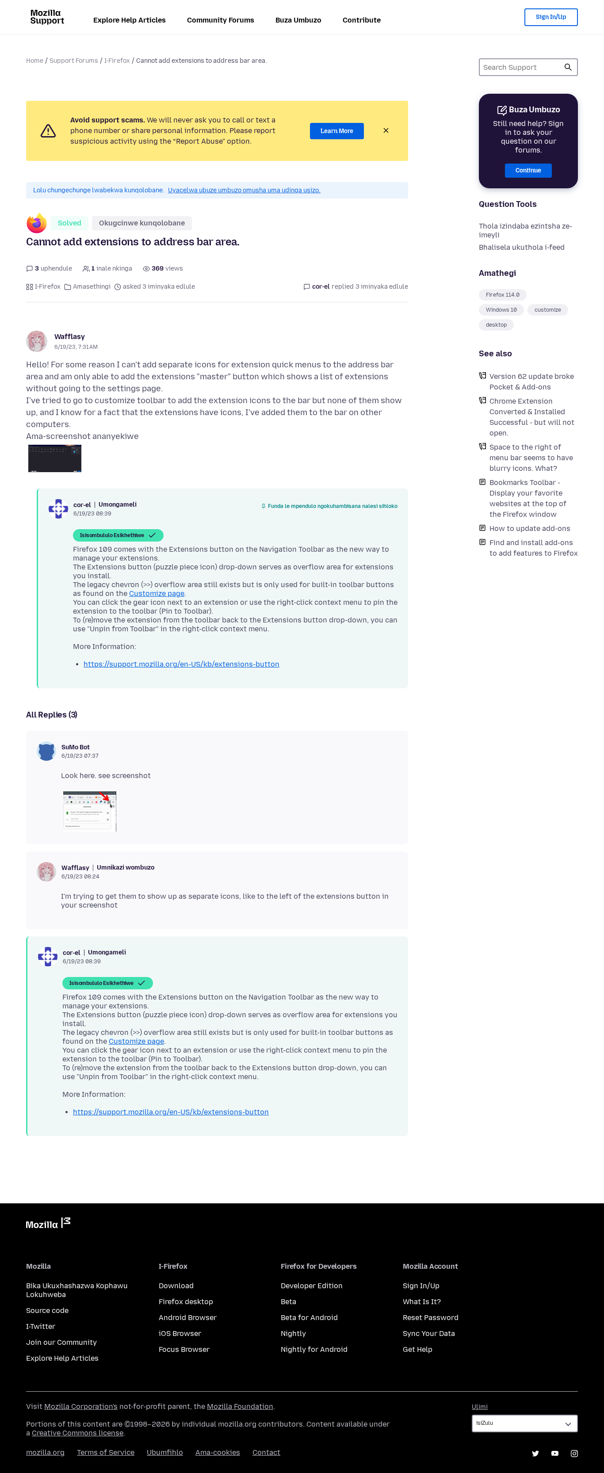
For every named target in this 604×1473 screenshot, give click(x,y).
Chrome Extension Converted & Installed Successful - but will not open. (531, 417)
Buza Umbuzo (298, 20)
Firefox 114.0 (503, 295)
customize (548, 310)
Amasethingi (92, 286)
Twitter (535, 1453)
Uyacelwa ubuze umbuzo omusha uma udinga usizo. (244, 190)
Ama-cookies (217, 1452)
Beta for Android (309, 1317)
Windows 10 (501, 310)
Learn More (337, 131)
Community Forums (220, 20)
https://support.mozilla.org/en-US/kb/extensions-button (181, 664)
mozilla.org (45, 1452)
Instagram (574, 1453)
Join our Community (61, 1342)
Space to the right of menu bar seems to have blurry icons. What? (531, 458)
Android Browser (188, 1317)
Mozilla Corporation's (81, 1406)
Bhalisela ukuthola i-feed (522, 247)
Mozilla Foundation (240, 1406)
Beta (288, 1301)
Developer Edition (312, 1286)
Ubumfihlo (165, 1452)
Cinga (568, 67)
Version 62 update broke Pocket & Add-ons (531, 381)
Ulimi (480, 1407)
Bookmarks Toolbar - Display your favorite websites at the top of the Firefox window (527, 498)
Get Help (417, 1349)
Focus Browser (184, 1349)
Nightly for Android (314, 1349)
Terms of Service (105, 1452)
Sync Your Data (429, 1333)
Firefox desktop (186, 1301)
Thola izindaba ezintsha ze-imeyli (525, 230)
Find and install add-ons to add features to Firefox (533, 547)
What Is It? (422, 1301)
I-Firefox (117, 61)
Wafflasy (69, 336)
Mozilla (48, 1224)
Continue (528, 170)
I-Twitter (40, 1326)
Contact (266, 1452)
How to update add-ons (529, 528)
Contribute (362, 20)
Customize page (156, 593)
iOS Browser (180, 1333)
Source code (47, 1310)
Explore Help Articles (129, 20)
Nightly (293, 1333)
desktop (496, 325)
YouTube (554, 1453)
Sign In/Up (551, 17)
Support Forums (74, 61)
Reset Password (431, 1317)
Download (176, 1286)
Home (34, 61)
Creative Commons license (77, 1433)
